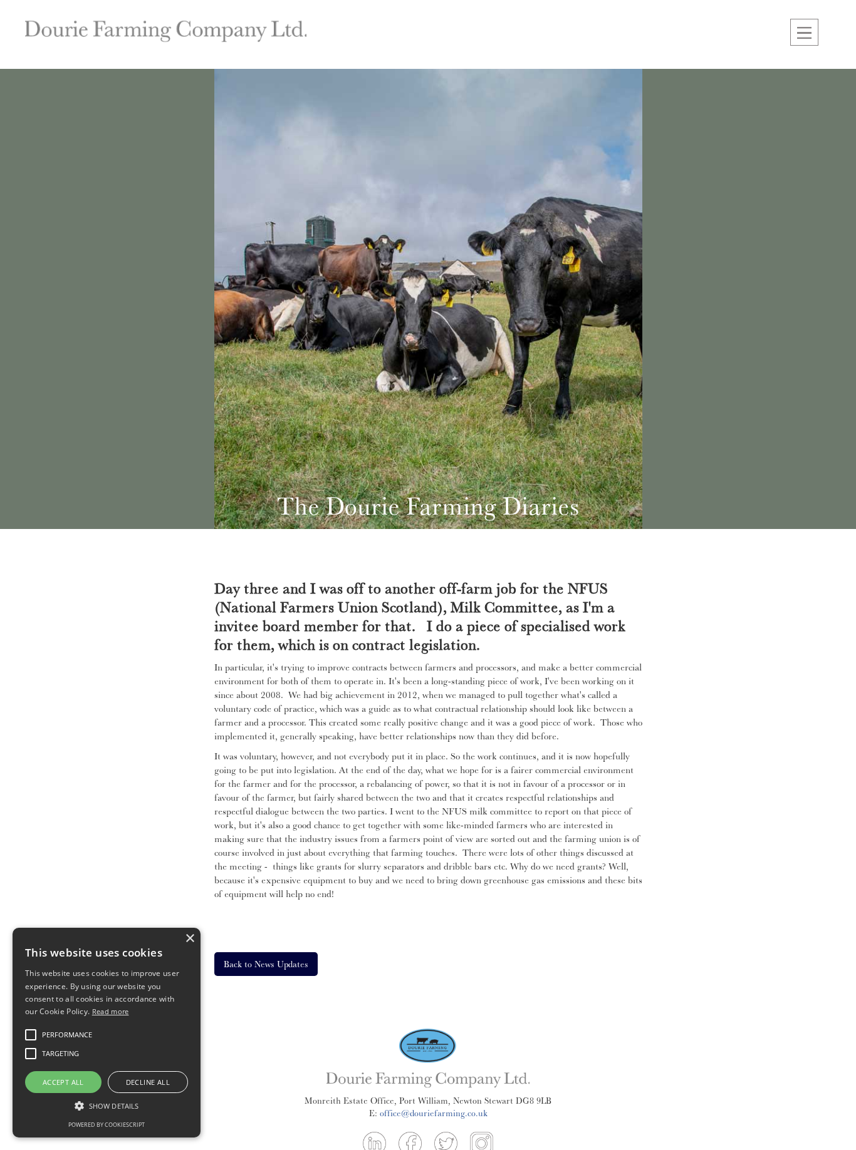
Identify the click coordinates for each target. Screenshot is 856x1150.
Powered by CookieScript (106, 1125)
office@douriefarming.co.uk (434, 1113)
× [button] (189, 938)
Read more (110, 1011)
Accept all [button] (63, 1082)
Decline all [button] (148, 1082)
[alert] (107, 1032)
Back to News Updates (266, 964)
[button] (804, 32)
